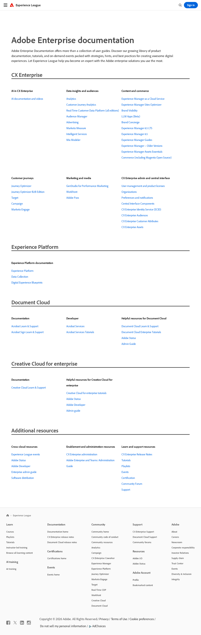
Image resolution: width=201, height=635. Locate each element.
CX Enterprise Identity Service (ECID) (141, 209)
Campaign (17, 203)
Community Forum (132, 484)
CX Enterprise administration (81, 454)
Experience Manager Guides (137, 140)
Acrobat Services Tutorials (80, 332)
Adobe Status (129, 338)
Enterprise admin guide (24, 472)
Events (125, 472)
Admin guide (73, 410)
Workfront (71, 192)
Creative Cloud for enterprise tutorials (86, 393)
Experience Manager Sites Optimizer (141, 104)
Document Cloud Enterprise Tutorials (141, 332)
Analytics (71, 99)
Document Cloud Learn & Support (140, 326)
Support (126, 489)
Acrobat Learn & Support (24, 326)
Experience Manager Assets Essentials (142, 151)
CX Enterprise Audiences (135, 215)
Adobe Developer (75, 405)
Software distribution (22, 478)
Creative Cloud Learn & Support (28, 387)
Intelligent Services (76, 134)
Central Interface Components (138, 203)
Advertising (72, 122)
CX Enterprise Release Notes (137, 454)
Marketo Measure (76, 128)
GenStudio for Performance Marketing (87, 186)
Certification (128, 478)
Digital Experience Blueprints (26, 282)
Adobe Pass (72, 197)
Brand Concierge (131, 122)
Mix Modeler (73, 140)
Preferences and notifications (137, 197)
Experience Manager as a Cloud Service (143, 99)
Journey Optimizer (21, 186)
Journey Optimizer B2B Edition (27, 192)
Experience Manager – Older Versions (142, 146)
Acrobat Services (75, 326)
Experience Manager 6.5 (135, 134)
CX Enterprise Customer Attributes (140, 221)
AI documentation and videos (27, 99)
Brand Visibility (129, 110)
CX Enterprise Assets (132, 227)
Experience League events (25, 454)
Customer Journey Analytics (81, 104)
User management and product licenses (143, 186)
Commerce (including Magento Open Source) (147, 157)
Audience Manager (76, 116)
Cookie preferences (142, 619)
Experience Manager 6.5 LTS (137, 128)
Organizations (129, 192)
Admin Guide (129, 344)
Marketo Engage (20, 209)
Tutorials (126, 460)
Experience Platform (22, 271)
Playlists (126, 466)
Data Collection (19, 276)
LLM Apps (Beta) (131, 116)
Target (14, 197)
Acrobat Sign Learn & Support (27, 332)
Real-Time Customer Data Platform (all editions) (92, 110)
